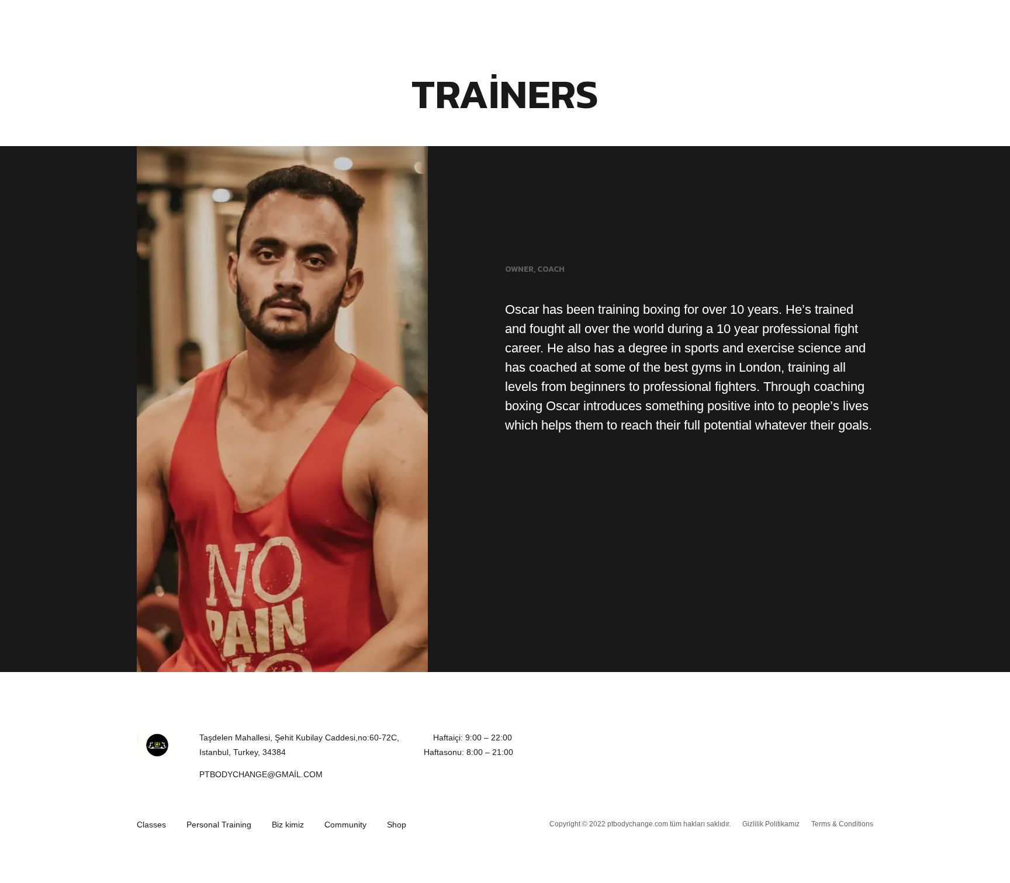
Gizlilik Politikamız (771, 824)
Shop (396, 824)
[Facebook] (511, 467)
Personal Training (218, 824)
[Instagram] (557, 467)
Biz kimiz (288, 824)
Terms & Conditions (842, 824)
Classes (151, 824)
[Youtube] (855, 745)
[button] (261, 775)
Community (345, 824)
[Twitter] (534, 467)
